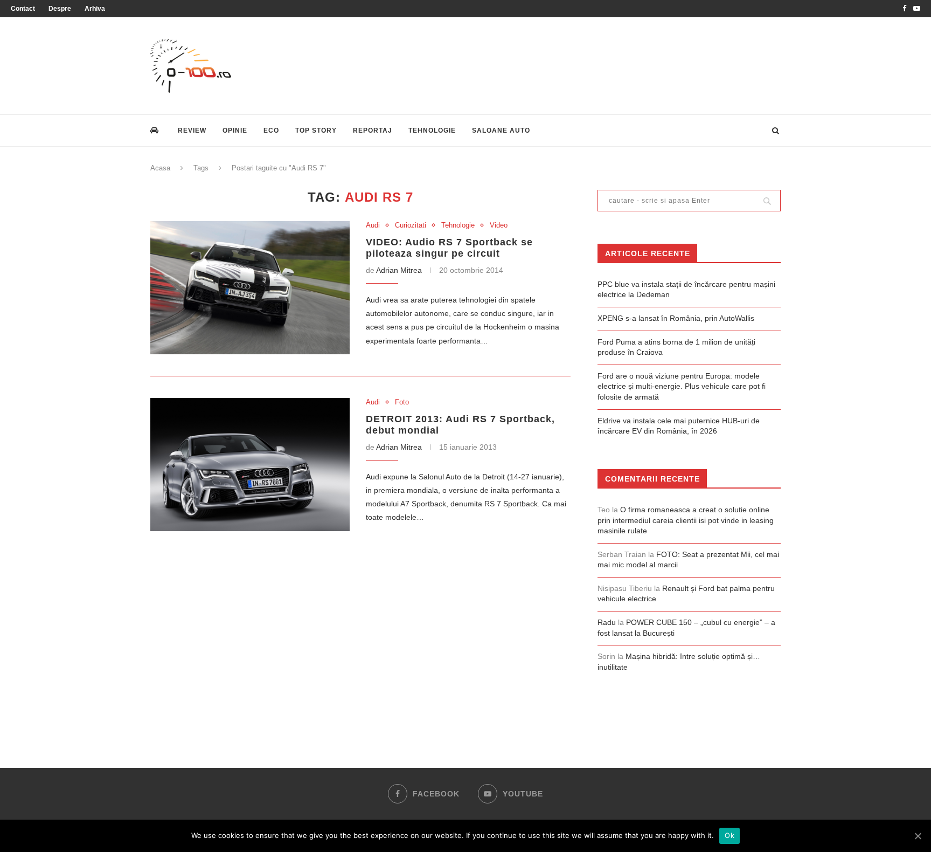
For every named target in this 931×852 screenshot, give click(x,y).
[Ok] (917, 835)
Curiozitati (410, 225)
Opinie (235, 130)
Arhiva (95, 8)
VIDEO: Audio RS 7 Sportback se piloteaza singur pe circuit (449, 248)
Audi (373, 225)
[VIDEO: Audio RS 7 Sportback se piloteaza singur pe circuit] (250, 287)
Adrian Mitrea (399, 270)
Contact (23, 8)
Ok (729, 835)
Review (192, 130)
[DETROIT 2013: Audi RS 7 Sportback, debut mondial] (250, 464)
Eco (271, 130)
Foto (402, 402)
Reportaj (372, 130)
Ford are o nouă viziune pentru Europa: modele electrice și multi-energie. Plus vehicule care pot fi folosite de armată (681, 386)
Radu (606, 622)
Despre (59, 8)
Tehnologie (432, 130)
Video (499, 225)
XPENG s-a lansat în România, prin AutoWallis (675, 318)
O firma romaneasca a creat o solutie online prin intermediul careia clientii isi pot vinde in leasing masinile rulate (685, 520)
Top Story (316, 130)
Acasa (160, 168)
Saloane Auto (501, 130)
